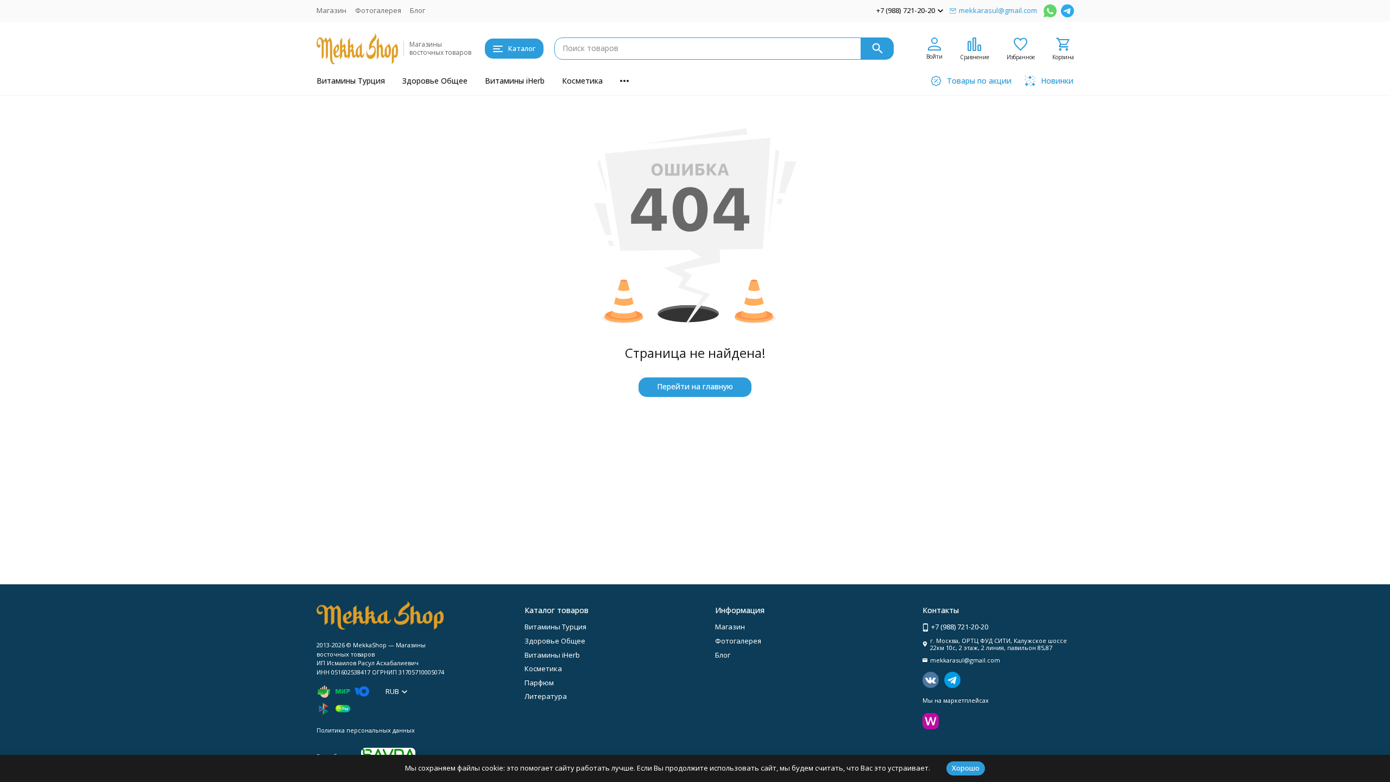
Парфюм (539, 683)
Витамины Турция (351, 80)
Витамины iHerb (515, 80)
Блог (417, 10)
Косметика (582, 80)
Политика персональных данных (366, 730)
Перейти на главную (695, 386)
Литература (546, 696)
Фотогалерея (378, 10)
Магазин (331, 10)
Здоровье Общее (434, 80)
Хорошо (966, 768)
